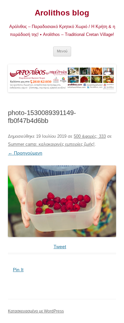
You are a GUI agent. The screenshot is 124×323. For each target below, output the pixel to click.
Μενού (62, 51)
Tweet (60, 246)
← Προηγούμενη (25, 153)
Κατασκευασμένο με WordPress (36, 311)
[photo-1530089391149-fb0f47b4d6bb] (62, 201)
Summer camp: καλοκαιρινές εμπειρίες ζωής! (51, 144)
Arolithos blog (62, 12)
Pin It (18, 269)
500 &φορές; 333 (90, 136)
